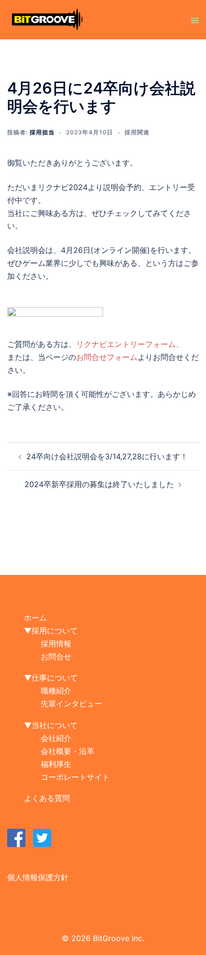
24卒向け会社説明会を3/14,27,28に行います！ (107, 456)
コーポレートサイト (75, 777)
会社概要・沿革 (67, 751)
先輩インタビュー (71, 703)
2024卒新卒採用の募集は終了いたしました (99, 484)
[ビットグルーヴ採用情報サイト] (47, 19)
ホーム (35, 617)
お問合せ (56, 656)
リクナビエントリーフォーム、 (129, 344)
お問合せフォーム (106, 357)
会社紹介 (56, 738)
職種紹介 (56, 690)
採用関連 (137, 132)
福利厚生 (56, 764)
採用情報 (56, 643)
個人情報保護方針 (38, 877)
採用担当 (42, 132)
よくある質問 (47, 798)
